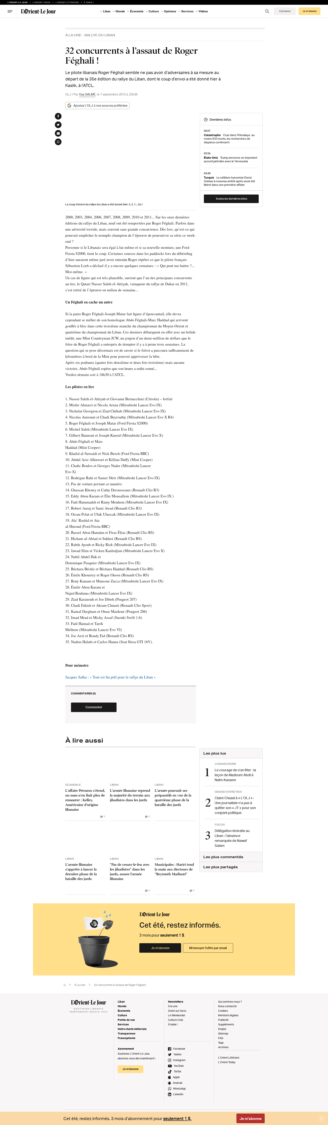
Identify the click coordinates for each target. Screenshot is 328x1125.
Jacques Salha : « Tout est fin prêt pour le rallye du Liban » (110, 677)
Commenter (93, 707)
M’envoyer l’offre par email (208, 948)
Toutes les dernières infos (231, 198)
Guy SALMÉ (87, 94)
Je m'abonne (251, 1118)
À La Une (73, 35)
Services (123, 1024)
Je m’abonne (160, 948)
